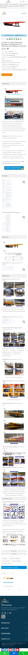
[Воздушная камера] (12, 547)
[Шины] (9, 547)
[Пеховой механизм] (5, 547)
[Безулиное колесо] (8, 547)
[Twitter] (8, 613)
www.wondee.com (18, 644)
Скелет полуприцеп (6, 561)
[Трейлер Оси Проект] (4, 547)
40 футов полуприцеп (16, 561)
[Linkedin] (5, 613)
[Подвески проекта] (3, 547)
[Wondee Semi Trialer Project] (14, 167)
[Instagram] (14, 649)
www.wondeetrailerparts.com (6, 646)
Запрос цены (8, 74)
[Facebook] (2, 613)
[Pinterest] (17, 649)
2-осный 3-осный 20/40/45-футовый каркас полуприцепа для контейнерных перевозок (8, 586)
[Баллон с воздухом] (11, 547)
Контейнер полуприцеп (6, 563)
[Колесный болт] (10, 547)
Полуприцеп (4, 558)
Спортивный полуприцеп (14, 558)
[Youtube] (10, 613)
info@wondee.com (13, 609)
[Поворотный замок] (6, 547)
